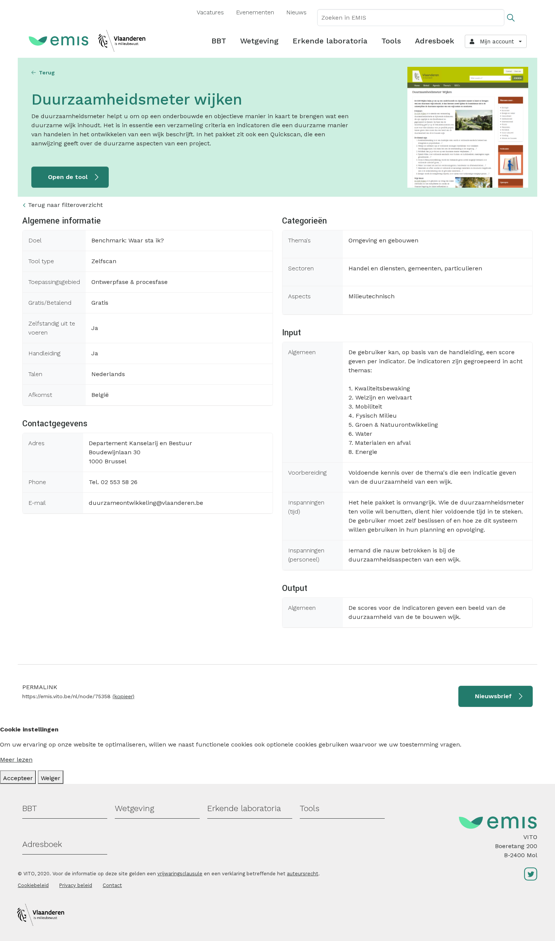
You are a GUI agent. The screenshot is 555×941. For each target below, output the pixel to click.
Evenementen (255, 12)
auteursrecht (302, 873)
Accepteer (18, 778)
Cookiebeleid (33, 885)
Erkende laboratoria (330, 40)
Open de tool (68, 176)
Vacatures (210, 12)
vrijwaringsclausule (179, 873)
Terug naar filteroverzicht (65, 204)
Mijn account (495, 41)
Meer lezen (16, 759)
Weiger (50, 778)
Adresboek (434, 40)
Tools (391, 40)
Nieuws (296, 12)
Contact (112, 885)
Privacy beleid (75, 885)
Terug (47, 72)
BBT (218, 40)
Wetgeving (259, 40)
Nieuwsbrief (493, 696)
